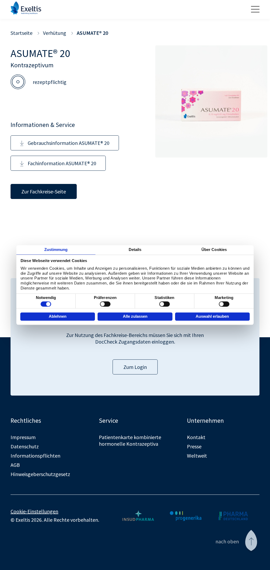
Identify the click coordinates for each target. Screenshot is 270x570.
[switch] (105, 304)
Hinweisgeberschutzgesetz (40, 474)
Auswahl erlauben (212, 316)
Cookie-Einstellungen (34, 511)
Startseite (21, 33)
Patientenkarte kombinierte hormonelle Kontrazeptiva (130, 440)
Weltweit (197, 455)
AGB (15, 465)
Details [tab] (135, 249)
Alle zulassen (135, 316)
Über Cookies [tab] (214, 249)
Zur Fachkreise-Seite (43, 191)
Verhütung (54, 33)
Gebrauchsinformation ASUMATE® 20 (68, 143)
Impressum (23, 437)
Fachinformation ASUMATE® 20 (62, 163)
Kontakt (196, 437)
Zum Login (135, 367)
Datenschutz (25, 446)
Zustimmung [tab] (56, 249)
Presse (194, 446)
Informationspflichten (35, 455)
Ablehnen (57, 316)
